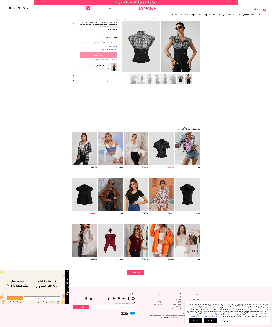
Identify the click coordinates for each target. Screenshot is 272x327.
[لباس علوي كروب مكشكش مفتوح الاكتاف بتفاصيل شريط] (110, 148)
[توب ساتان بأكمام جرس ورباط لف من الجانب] (136, 148)
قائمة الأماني (159, 297)
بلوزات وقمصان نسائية (145, 19)
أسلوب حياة (175, 14)
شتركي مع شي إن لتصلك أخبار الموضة (124, 303)
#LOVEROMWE (158, 304)
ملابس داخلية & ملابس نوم (212, 14)
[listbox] (27, 8)
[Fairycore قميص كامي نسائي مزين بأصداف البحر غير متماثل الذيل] (110, 240)
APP (91, 294)
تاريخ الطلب (160, 301)
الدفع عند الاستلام (176, 309)
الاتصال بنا (196, 299)
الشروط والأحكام (18, 302)
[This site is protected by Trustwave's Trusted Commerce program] (132, 313)
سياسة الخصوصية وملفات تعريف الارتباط (177, 315)
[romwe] (147, 8)
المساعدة (178, 294)
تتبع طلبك (160, 299)
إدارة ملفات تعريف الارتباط (157, 315)
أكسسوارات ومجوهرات (196, 14)
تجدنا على (132, 294)
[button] (75, 55)
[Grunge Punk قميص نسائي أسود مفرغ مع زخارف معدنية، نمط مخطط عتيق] (187, 194)
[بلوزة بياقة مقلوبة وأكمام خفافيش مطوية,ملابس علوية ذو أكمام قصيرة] (136, 240)
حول (197, 294)
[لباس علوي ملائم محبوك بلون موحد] (136, 194)
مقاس (111, 37)
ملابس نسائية (237, 14)
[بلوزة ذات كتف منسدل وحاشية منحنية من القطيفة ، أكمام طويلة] (110, 194)
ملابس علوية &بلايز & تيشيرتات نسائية (162, 19)
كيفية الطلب (177, 306)
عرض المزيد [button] (136, 272)
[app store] (90, 298)
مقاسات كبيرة (227, 14)
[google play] (86, 298)
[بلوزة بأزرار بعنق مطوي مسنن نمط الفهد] (161, 194)
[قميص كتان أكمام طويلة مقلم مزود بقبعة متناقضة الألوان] (84, 148)
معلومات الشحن (176, 299)
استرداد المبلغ (177, 304)
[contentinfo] (197, 167)
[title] (136, 128)
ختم (181, 317)
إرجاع (179, 301)
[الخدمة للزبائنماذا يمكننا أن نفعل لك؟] (14, 8)
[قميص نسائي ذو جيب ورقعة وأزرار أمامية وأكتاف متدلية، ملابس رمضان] (84, 240)
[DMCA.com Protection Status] (124, 313)
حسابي (161, 294)
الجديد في (246, 14)
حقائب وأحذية (184, 14)
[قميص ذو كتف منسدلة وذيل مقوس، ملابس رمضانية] (161, 240)
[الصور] (161, 47)
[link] (136, 2)
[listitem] (187, 154)
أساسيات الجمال (255, 14)
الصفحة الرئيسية (195, 19)
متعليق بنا (196, 297)
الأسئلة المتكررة (176, 297)
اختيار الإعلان (174, 317)
